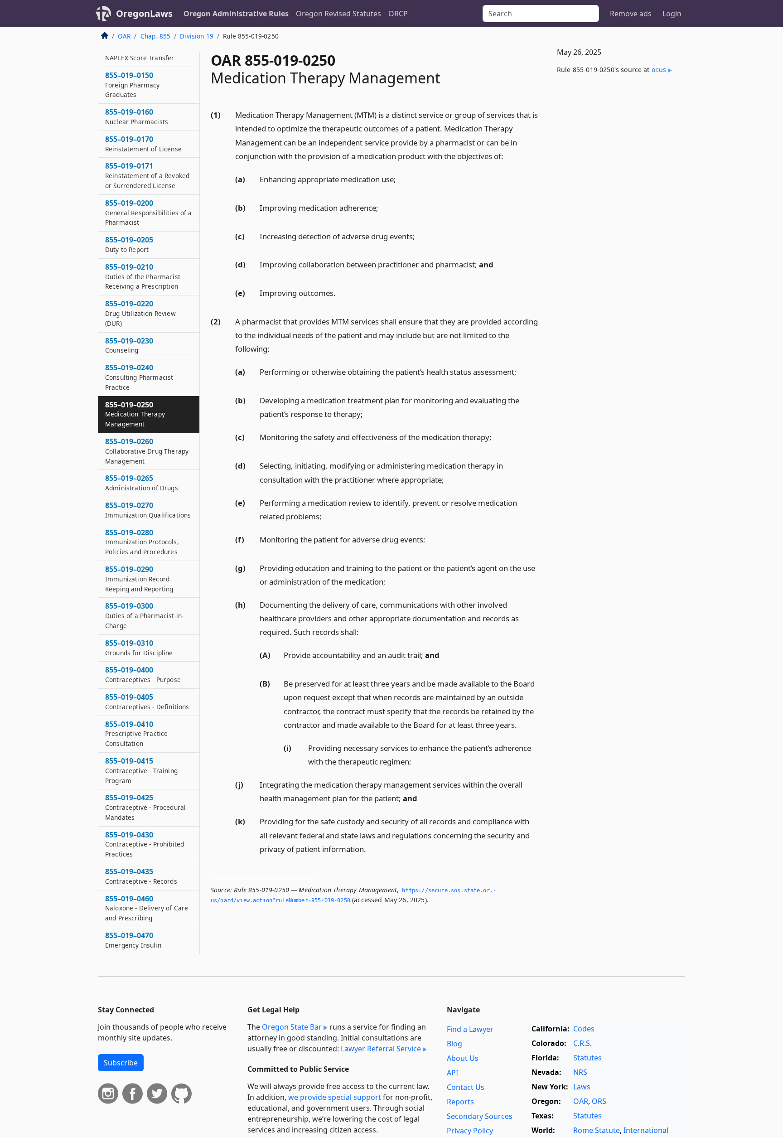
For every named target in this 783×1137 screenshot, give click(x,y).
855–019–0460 (146, 908)
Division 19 (196, 36)
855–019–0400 (143, 674)
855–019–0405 (147, 701)
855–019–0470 (133, 940)
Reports (460, 1102)
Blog (454, 1044)
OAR (124, 36)
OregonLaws (144, 13)
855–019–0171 (147, 175)
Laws (581, 1087)
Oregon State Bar (292, 1027)
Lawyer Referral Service (381, 1049)
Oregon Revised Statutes (338, 14)
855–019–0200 (148, 212)
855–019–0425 (145, 807)
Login (672, 14)
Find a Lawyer (470, 1029)
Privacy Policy (470, 1131)
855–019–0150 (132, 85)
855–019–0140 (139, 53)
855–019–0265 (141, 483)
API (452, 1073)
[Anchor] (508, 156)
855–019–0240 (139, 377)
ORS (599, 1101)
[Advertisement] (617, 232)
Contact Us (465, 1087)
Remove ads (631, 14)
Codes (583, 1029)
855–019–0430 (144, 844)
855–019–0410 (136, 733)
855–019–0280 (142, 541)
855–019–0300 (144, 615)
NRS (580, 1072)
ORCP (398, 14)
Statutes (587, 1058)
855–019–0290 (139, 579)
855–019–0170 (143, 144)
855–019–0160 (136, 116)
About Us (462, 1058)
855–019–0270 (148, 510)
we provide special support (334, 1097)
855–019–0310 (139, 647)
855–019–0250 (135, 414)
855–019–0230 (129, 345)
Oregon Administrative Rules (236, 14)
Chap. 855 (155, 36)
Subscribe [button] (121, 1063)
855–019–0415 (141, 770)
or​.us (659, 69)
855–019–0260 (146, 451)
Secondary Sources (479, 1116)
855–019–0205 (129, 244)
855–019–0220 (140, 313)
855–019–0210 (142, 276)
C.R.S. (582, 1043)
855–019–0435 (141, 876)
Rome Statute (596, 1130)
